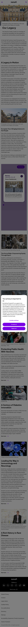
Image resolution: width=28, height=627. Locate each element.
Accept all (14, 324)
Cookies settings (14, 320)
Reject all (14, 328)
